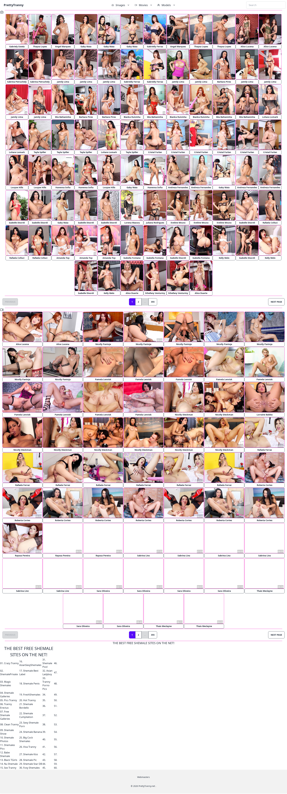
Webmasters (143, 776)
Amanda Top (63, 257)
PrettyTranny (13, 5)
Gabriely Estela (17, 46)
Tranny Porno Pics (46, 685)
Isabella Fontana (132, 257)
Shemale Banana (32, 731)
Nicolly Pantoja (103, 344)
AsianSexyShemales (30, 665)
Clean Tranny (11, 724)
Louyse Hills (17, 187)
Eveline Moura (178, 222)
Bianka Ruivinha (132, 117)
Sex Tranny (10, 767)
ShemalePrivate (9, 674)
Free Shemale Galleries (5, 715)
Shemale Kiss (30, 754)
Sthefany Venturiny (155, 293)
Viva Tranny (29, 746)
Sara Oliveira (103, 590)
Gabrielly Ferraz (155, 46)
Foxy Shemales (31, 767)
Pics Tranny (10, 700)
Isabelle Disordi (17, 222)
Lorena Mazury (132, 222)
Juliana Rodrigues (155, 222)
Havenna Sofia (62, 187)
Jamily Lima (63, 81)
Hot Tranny (29, 700)
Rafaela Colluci (270, 222)
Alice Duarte (132, 293)
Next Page (276, 301)
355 (153, 301)
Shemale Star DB (32, 763)
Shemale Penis (31, 683)
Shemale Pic (30, 759)
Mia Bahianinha (63, 117)
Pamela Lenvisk (103, 379)
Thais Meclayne (265, 590)
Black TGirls (10, 759)
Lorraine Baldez (265, 414)
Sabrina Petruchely (17, 81)
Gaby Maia (86, 46)
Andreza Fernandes (178, 187)
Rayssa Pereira (22, 555)
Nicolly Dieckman (184, 414)
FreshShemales (31, 694)
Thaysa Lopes (40, 46)
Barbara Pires (224, 81)
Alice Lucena (247, 46)
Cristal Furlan (155, 152)
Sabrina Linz (143, 555)
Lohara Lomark (270, 117)
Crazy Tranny (11, 663)
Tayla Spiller (40, 152)
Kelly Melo (224, 257)
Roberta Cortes (264, 485)
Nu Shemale (11, 763)
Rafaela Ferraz (264, 449)
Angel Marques (63, 46)
